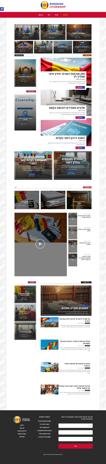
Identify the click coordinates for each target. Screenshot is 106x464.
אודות (56, 15)
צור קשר (40, 15)
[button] (2, 9)
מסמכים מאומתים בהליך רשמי (72, 160)
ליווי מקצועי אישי (27, 33)
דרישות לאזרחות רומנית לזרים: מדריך (25, 312)
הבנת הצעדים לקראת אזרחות (25, 76)
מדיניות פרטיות (22, 431)
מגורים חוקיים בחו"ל (63, 47)
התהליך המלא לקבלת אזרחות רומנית (84, 216)
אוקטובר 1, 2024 (21, 205)
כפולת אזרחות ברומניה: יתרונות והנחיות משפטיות (75, 342)
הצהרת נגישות (22, 434)
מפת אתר (22, 436)
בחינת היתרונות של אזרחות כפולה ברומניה (77, 364)
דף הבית (65, 15)
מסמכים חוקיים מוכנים (79, 33)
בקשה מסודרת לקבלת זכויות (84, 230)
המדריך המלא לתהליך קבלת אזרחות (25, 118)
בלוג (49, 15)
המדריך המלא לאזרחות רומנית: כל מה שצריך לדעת (84, 258)
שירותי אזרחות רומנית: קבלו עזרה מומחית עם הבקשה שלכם (74, 387)
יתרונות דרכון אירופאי (23, 47)
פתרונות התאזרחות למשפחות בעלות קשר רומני (33, 160)
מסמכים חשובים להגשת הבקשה (53, 202)
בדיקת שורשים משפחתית (82, 47)
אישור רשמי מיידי (53, 33)
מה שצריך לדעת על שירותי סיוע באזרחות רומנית (74, 320)
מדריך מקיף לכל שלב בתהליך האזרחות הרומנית (25, 294)
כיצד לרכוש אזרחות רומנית (84, 243)
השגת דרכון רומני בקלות (70, 138)
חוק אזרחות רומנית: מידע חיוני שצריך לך (67, 75)
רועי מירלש (82, 205)
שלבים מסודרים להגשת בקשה (67, 108)
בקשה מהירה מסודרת (43, 47)
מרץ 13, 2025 (74, 205)
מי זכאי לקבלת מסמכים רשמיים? (79, 202)
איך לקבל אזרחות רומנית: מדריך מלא (27, 202)
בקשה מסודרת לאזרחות (25, 332)
